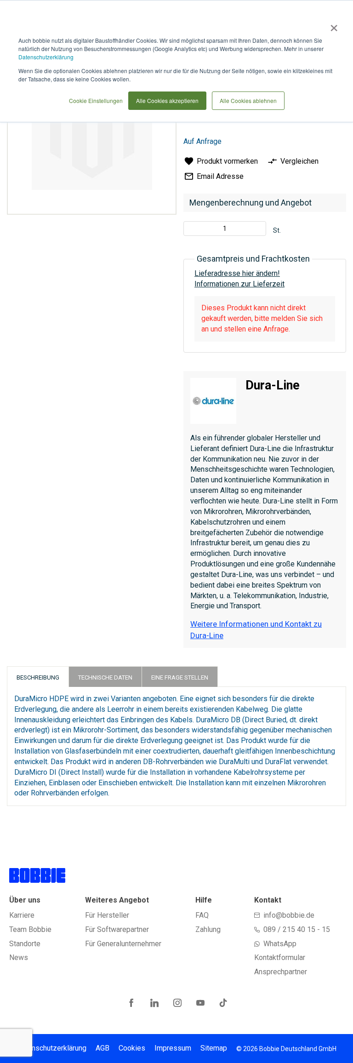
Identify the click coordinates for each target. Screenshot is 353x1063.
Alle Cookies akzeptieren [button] (167, 100)
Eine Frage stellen (179, 677)
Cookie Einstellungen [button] (96, 100)
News (18, 957)
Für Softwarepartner (117, 929)
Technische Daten (105, 677)
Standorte (24, 943)
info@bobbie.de (288, 915)
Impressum (172, 1048)
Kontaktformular (279, 957)
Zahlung (208, 929)
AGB (102, 1048)
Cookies (132, 1048)
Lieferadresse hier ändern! (237, 273)
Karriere (21, 915)
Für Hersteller (107, 915)
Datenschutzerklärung (46, 57)
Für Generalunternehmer (123, 943)
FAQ (202, 915)
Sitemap (213, 1048)
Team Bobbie (30, 929)
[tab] (38, 676)
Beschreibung (38, 677)
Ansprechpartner (280, 971)
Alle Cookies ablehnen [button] (248, 100)
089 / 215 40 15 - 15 (296, 929)
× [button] (332, 24)
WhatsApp (279, 943)
